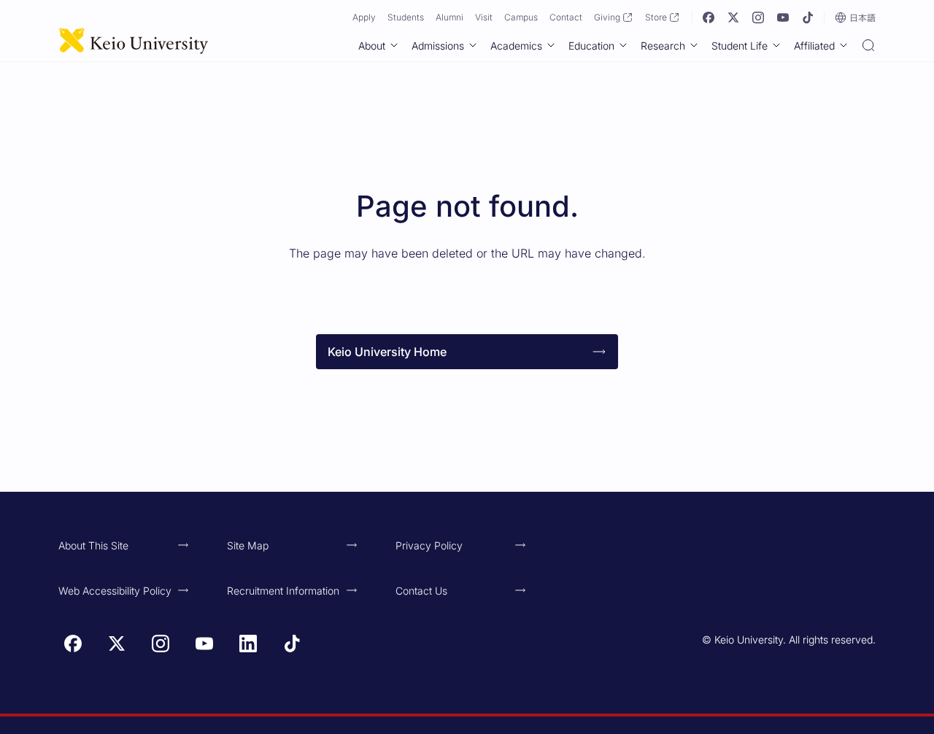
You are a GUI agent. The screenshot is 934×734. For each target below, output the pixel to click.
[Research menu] (694, 45)
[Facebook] (708, 17)
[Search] (868, 46)
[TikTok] (807, 17)
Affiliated (814, 45)
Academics (516, 45)
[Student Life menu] (776, 45)
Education (591, 45)
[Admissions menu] (473, 45)
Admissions (438, 45)
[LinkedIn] (248, 643)
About (371, 45)
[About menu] (394, 45)
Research (663, 45)
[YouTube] (783, 17)
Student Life (739, 45)
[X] (733, 17)
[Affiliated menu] (843, 45)
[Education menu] (623, 45)
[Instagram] (758, 17)
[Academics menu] (551, 45)
